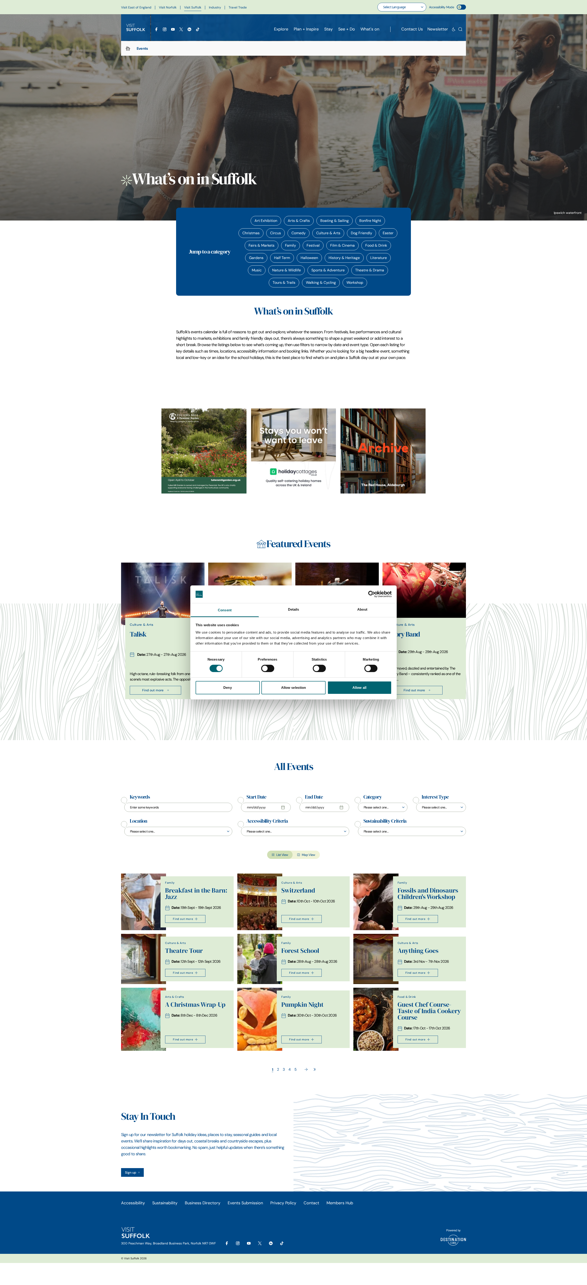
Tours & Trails (284, 282)
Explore (281, 29)
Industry (215, 7)
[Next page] (306, 1069)
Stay (328, 29)
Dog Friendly (361, 233)
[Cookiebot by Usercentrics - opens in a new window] (372, 594)
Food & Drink (376, 245)
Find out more (152, 690)
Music (257, 270)
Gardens (256, 258)
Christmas (251, 233)
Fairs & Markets (261, 245)
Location (138, 821)
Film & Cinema (342, 245)
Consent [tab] (225, 610)
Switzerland (298, 890)
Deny (227, 687)
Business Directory (202, 1202)
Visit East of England (136, 7)
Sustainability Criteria (385, 821)
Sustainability (164, 1202)
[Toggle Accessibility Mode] (461, 7)
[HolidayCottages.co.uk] (293, 451)
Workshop (354, 282)
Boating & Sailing (334, 220)
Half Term (282, 258)
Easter (388, 233)
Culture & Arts (328, 233)
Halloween (309, 258)
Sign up (130, 1172)
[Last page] (314, 1069)
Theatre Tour (184, 950)
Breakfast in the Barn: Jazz (196, 894)
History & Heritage (344, 258)
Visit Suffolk (192, 7)
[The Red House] (383, 451)
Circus (275, 233)
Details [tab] (293, 609)
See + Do (346, 29)
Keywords (140, 797)
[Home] (128, 48)
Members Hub (340, 1202)
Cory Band (405, 634)
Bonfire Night (370, 220)
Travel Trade (238, 7)
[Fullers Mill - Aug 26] (203, 451)
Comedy (298, 233)
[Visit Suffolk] (136, 27)
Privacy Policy (283, 1202)
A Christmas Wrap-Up (195, 1004)
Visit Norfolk (168, 7)
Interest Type (435, 797)
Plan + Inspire (306, 29)
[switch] (267, 668)
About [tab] (362, 609)
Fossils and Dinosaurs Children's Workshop (428, 894)
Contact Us (412, 29)
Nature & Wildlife (286, 270)
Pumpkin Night (302, 1004)
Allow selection (293, 687)
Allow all (359, 687)
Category (372, 797)
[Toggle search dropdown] (460, 29)
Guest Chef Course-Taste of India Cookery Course (429, 1011)
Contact (311, 1202)
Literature (378, 258)
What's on (369, 29)
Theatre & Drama (369, 270)
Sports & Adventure (328, 270)
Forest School (300, 950)
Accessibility (133, 1202)
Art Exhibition (266, 220)
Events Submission (245, 1202)
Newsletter (437, 29)
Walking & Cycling (321, 282)
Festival (313, 245)
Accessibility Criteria (267, 821)
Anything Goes (418, 950)
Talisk (138, 634)
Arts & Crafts (299, 220)
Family (290, 245)
